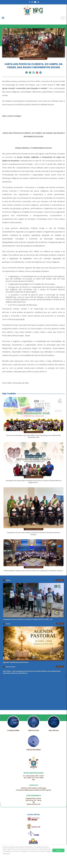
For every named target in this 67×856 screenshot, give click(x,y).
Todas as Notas (60, 666)
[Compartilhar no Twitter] (33, 72)
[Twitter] (38, 2)
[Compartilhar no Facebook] (26, 72)
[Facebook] (29, 2)
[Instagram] (32, 2)
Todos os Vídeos (60, 580)
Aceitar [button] (58, 850)
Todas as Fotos (60, 623)
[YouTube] (35, 2)
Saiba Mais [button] (6, 854)
